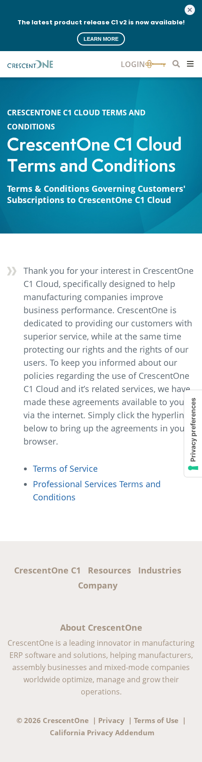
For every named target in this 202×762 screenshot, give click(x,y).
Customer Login (143, 64)
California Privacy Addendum (102, 732)
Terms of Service (65, 468)
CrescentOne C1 (47, 570)
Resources (109, 570)
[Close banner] (190, 10)
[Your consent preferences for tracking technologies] (193, 433)
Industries (159, 570)
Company (97, 585)
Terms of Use (156, 720)
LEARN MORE (101, 39)
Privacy (111, 720)
